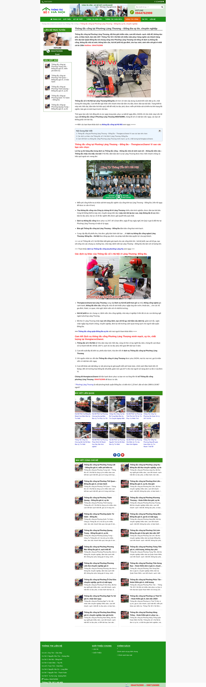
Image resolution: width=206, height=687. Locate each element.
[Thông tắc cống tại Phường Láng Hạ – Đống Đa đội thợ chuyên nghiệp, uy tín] (125, 467)
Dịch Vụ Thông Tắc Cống (68, 24)
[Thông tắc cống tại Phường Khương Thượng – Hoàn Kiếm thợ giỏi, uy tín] (125, 500)
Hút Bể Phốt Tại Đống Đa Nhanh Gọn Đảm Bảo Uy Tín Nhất (83, 416)
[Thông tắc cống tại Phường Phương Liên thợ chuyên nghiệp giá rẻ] (79, 566)
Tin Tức (145, 19)
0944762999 (57, 51)
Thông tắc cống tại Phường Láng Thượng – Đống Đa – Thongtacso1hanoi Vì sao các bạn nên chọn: (113, 133)
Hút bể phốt (78, 19)
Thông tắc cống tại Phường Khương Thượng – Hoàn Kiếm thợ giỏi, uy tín (145, 499)
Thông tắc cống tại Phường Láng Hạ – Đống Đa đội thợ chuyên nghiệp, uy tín (145, 466)
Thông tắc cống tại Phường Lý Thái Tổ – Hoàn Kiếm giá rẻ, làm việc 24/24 (145, 597)
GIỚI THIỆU (67, 19)
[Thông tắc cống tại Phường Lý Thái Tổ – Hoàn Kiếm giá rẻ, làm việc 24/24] (125, 599)
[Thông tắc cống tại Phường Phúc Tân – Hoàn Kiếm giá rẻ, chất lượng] (125, 582)
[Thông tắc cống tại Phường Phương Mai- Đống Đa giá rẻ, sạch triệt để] (79, 549)
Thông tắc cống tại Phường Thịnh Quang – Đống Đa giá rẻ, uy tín (60, 89)
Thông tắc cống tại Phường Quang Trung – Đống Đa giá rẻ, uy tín (60, 107)
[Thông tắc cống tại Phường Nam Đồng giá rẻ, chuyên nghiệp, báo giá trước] (79, 615)
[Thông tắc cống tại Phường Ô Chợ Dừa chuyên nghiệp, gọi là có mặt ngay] (79, 582)
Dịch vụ (54, 24)
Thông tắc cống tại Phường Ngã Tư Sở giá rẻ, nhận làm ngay (100, 597)
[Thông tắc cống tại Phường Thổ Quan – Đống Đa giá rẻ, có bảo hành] (79, 484)
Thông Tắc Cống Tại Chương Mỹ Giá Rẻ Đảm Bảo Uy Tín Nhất (82, 442)
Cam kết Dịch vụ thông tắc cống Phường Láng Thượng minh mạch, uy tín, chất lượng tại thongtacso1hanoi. (115, 139)
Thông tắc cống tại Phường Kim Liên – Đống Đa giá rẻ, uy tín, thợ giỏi (145, 482)
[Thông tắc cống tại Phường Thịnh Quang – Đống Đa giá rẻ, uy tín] (79, 500)
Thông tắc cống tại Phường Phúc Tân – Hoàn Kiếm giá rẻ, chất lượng (146, 581)
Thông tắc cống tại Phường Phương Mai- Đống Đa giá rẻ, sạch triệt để (99, 548)
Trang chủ (57, 19)
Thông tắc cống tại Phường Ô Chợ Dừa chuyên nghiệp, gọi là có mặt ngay (100, 581)
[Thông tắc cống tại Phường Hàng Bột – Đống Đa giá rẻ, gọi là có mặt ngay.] (125, 517)
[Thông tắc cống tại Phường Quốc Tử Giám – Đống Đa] (79, 517)
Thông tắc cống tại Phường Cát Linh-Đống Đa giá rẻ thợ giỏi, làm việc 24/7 (145, 531)
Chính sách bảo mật (125, 655)
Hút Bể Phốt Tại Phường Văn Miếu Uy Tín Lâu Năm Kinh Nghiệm (134, 442)
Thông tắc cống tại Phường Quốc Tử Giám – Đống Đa (60, 98)
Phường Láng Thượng (84, 385)
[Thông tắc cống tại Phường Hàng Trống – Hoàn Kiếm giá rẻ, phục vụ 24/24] (125, 615)
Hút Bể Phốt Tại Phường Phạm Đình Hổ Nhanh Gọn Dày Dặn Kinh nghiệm (100, 443)
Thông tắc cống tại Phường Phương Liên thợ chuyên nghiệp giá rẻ (99, 564)
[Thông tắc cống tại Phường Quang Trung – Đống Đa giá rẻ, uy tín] (79, 533)
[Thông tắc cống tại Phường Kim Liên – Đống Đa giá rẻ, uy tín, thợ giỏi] (125, 484)
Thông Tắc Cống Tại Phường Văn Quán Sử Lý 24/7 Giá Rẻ (152, 416)
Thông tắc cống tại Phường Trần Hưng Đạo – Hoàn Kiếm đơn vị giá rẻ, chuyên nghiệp (146, 564)
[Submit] (162, 7)
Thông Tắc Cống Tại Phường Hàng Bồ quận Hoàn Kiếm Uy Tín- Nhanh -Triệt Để (151, 443)
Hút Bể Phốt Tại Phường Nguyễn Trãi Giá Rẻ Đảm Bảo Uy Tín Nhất (117, 442)
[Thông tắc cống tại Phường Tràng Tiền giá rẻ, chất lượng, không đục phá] (125, 549)
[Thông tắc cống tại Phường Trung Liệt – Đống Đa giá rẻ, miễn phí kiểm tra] (79, 467)
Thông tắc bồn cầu (94, 19)
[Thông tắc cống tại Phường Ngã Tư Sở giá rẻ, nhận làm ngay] (79, 599)
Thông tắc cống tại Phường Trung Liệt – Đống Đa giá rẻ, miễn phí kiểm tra (59, 68)
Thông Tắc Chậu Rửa (113, 19)
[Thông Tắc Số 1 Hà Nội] (54, 10)
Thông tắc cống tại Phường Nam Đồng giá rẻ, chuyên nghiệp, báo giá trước (100, 613)
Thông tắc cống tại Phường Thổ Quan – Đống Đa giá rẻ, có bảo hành (60, 79)
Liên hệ (153, 19)
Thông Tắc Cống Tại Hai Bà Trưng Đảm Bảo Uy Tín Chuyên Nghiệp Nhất (116, 416)
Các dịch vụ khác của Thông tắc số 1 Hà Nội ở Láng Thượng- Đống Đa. (103, 136)
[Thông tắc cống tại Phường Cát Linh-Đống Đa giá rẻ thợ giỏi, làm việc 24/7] (125, 533)
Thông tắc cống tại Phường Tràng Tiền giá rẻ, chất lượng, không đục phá (146, 548)
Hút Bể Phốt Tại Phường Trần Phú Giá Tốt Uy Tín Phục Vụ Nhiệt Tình (134, 416)
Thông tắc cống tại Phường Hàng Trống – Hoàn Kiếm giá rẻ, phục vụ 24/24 (144, 613)
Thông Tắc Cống (131, 19)
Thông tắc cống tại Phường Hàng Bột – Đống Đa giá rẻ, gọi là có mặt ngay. (146, 515)
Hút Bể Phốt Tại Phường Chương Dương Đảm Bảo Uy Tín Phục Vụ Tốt (100, 416)
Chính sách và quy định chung (127, 651)
